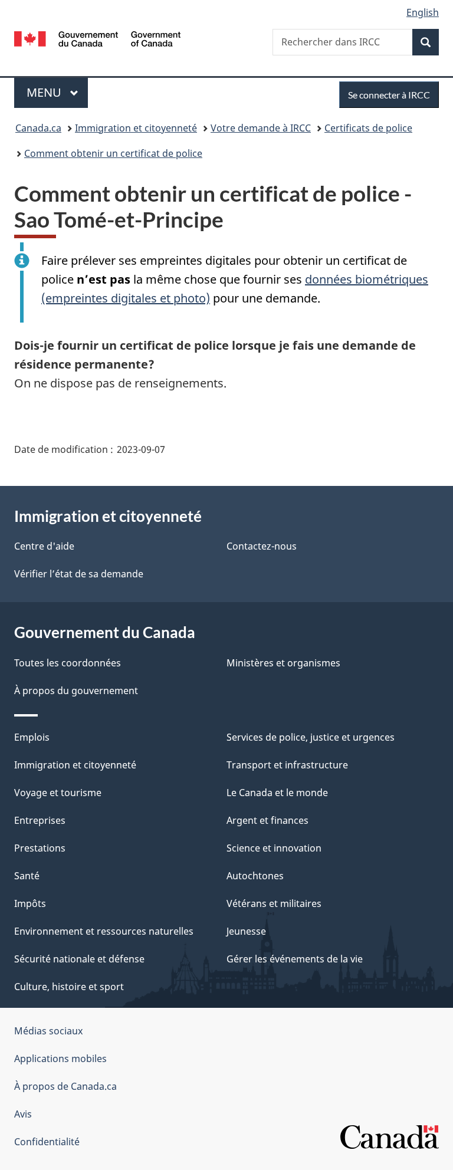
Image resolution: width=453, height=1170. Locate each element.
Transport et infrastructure (287, 764)
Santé (27, 875)
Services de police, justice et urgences (310, 737)
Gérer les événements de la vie (294, 958)
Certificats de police (368, 127)
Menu (57, 92)
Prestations (39, 848)
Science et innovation (273, 848)
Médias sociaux (48, 1030)
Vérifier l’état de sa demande (78, 573)
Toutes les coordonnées (67, 662)
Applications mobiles (60, 1058)
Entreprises (39, 820)
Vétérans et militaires (273, 903)
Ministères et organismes (283, 662)
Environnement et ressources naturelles (103, 931)
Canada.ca (38, 127)
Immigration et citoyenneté (136, 127)
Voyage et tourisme (57, 792)
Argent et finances (267, 820)
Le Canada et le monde (277, 792)
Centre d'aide (44, 546)
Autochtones (255, 875)
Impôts (30, 903)
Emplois (32, 737)
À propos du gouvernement (76, 690)
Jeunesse (246, 931)
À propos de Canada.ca (65, 1086)
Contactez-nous (261, 546)
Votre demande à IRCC (261, 127)
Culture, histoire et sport (69, 986)
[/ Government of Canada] (97, 37)
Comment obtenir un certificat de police (113, 153)
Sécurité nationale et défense (79, 958)
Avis (23, 1113)
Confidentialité (47, 1141)
